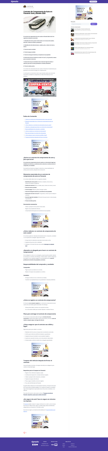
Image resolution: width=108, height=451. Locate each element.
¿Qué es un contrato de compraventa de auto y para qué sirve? (38, 119)
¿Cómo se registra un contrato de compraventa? (35, 131)
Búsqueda (73, 21)
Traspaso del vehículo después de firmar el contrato (36, 137)
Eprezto (26, 404)
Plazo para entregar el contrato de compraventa (35, 133)
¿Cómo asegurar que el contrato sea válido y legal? (36, 135)
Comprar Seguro (93, 1)
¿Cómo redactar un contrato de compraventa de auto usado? (38, 125)
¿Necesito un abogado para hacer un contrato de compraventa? (38, 127)
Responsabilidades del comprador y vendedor (35, 129)
